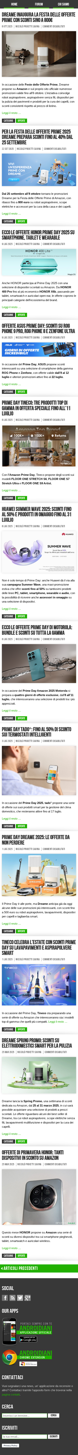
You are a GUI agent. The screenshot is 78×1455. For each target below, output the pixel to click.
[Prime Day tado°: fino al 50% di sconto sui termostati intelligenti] (39, 770)
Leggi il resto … (11, 112)
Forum (39, 4)
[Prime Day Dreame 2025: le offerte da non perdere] (39, 874)
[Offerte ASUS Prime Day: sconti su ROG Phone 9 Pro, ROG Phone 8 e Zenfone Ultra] (39, 349)
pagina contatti (11, 1394)
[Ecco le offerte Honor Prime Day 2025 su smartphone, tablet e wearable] (39, 261)
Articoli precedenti (21, 1268)
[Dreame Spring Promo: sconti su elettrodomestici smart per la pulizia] (39, 1075)
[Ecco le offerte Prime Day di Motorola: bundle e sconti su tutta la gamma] (39, 663)
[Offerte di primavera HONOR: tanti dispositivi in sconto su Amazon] (39, 1196)
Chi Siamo (63, 4)
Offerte (21, 121)
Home (14, 4)
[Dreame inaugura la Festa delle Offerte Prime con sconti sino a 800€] (39, 53)
